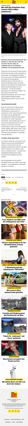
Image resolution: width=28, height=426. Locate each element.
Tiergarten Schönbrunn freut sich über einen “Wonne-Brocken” (6, 189)
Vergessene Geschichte (14, 311)
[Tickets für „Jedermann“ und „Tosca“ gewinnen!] (14, 325)
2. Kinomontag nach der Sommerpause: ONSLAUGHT (13, 268)
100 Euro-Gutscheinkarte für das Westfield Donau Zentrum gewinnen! (14, 245)
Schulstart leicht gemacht (14, 240)
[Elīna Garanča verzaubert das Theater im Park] (14, 348)
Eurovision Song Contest (19, 177)
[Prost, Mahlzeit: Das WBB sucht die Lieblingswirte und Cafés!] (14, 208)
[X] (9, 182)
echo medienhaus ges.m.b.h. (18, 408)
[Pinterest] (12, 182)
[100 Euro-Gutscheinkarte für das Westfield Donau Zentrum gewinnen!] (14, 231)
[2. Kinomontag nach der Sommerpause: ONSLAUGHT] (14, 256)
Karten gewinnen (14, 356)
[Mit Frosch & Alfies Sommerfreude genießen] (14, 279)
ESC (13, 177)
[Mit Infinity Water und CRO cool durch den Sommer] (14, 371)
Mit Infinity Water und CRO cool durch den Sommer (13, 383)
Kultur (8, 5)
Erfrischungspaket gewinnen (14, 379)
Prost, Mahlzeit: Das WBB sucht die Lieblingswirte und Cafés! (13, 221)
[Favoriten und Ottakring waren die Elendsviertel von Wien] (14, 302)
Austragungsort (8, 177)
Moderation (4, 179)
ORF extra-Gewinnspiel (14, 333)
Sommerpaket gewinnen (14, 288)
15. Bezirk (4, 5)
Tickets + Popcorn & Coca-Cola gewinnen (14, 265)
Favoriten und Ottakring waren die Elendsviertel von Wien (14, 314)
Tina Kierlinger (18, 13)
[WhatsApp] (15, 182)
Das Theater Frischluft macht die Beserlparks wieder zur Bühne (21, 189)
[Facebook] (6, 182)
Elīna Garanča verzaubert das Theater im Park (13, 360)
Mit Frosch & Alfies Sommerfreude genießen (13, 291)
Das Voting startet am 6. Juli (14, 217)
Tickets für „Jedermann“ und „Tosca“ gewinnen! (13, 337)
